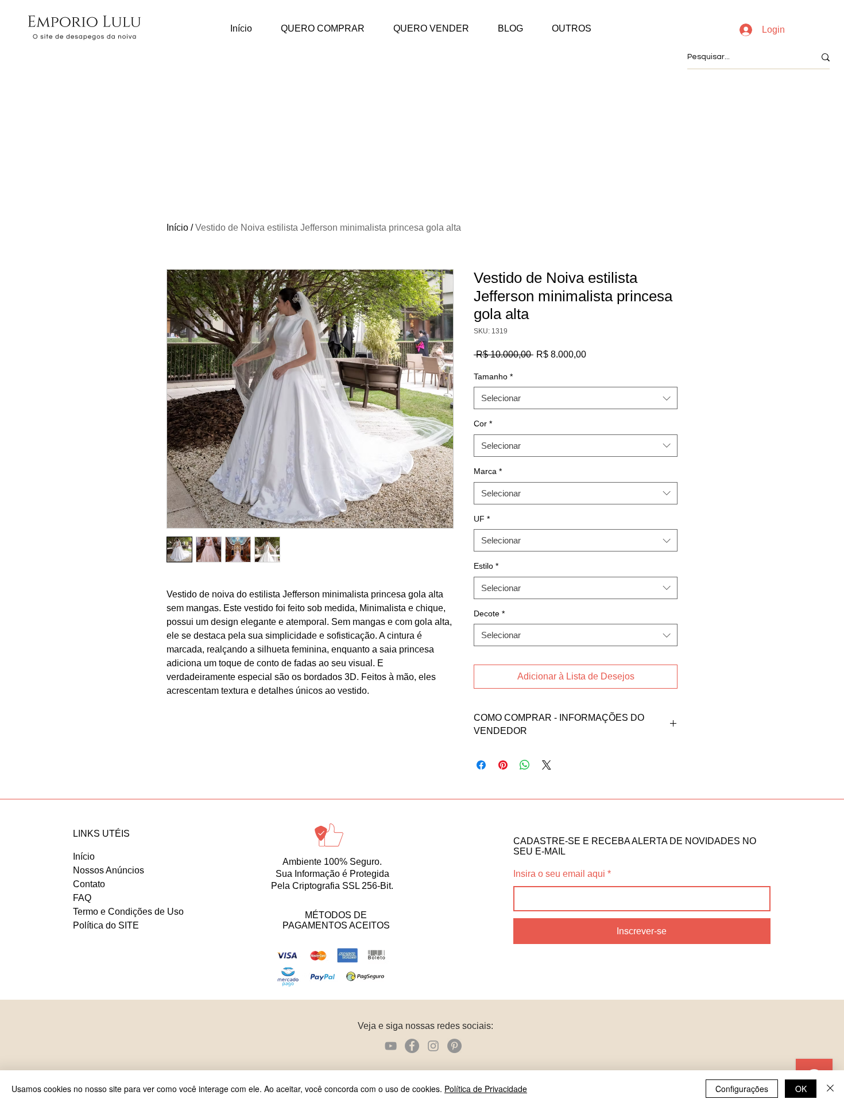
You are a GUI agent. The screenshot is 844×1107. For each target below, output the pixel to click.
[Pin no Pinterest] (503, 765)
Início (177, 227)
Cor (483, 423)
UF (482, 518)
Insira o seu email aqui (559, 874)
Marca (488, 471)
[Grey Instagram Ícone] (433, 1046)
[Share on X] (546, 765)
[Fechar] (830, 1088)
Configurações (741, 1088)
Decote (489, 613)
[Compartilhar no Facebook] (481, 765)
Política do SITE (106, 925)
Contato (89, 884)
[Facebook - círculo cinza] (412, 1046)
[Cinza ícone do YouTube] (391, 1046)
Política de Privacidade (485, 1088)
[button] (322, 29)
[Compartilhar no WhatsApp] (525, 765)
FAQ (82, 898)
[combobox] (575, 398)
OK (801, 1088)
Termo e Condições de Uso (128, 911)
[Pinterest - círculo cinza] (454, 1046)
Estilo (486, 565)
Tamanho (493, 376)
